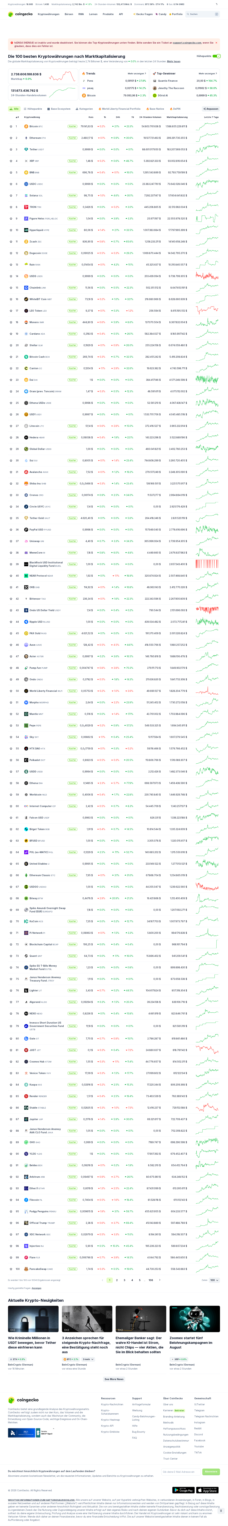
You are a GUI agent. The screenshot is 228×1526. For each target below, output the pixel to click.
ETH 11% (160, 4)
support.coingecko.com (187, 42)
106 (151, 1280)
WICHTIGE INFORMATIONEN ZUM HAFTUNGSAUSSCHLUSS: (41, 1500)
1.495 (46, 4)
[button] (114, 1379)
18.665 (29, 4)
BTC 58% (149, 4)
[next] (159, 1280)
